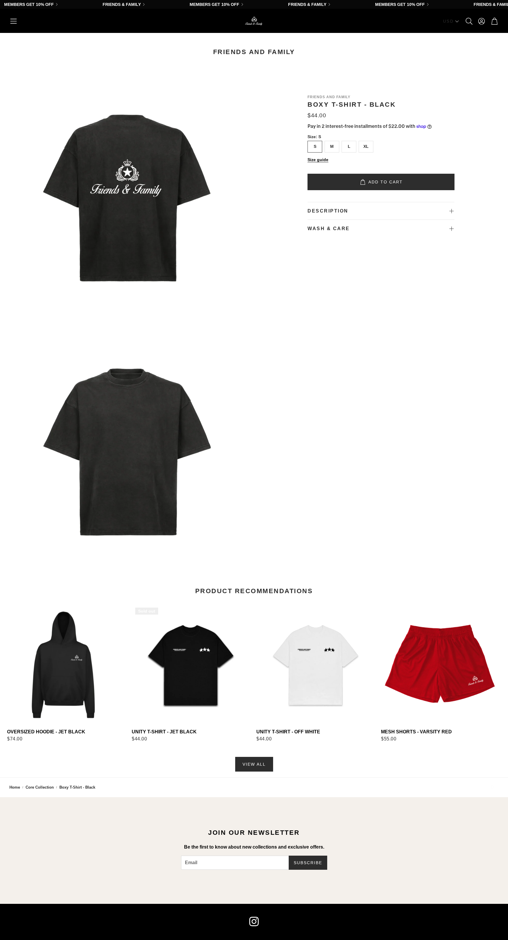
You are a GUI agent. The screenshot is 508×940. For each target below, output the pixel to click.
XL (366, 146)
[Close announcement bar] (502, 4)
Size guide (318, 159)
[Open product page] (67, 664)
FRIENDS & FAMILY (122, 4)
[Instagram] (254, 921)
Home (14, 787)
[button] (13, 21)
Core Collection (40, 787)
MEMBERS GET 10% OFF (29, 4)
